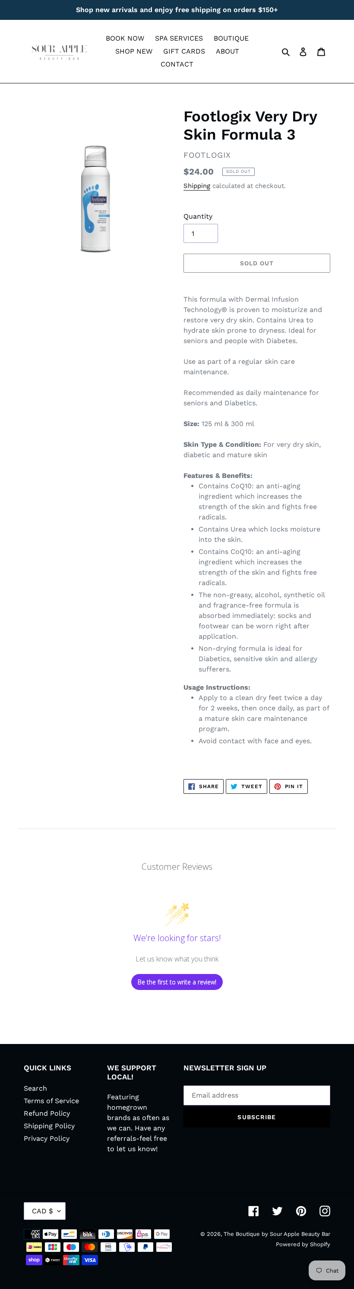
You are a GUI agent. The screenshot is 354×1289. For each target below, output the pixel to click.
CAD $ (42, 1211)
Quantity (197, 216)
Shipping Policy (49, 1126)
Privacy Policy (47, 1138)
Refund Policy (47, 1113)
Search (35, 1088)
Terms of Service (51, 1101)
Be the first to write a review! (177, 982)
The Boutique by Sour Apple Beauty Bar (277, 1234)
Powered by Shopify (303, 1244)
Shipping (196, 186)
